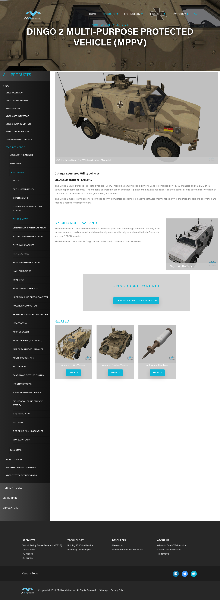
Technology (132, 14)
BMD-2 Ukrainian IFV (23, 189)
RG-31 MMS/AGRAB (22, 384)
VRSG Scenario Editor (18, 124)
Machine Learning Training (21, 468)
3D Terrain (10, 498)
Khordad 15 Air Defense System (30, 297)
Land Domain (17, 172)
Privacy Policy (118, 590)
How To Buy (178, 14)
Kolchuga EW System (25, 306)
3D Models (27, 554)
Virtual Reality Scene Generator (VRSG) (42, 546)
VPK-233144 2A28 (21, 440)
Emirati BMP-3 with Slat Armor (30, 228)
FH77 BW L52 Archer (23, 245)
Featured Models (15, 147)
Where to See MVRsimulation (171, 546)
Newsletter (117, 546)
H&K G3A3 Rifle (21, 254)
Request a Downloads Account (135, 301)
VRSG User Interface (17, 116)
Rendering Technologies (79, 550)
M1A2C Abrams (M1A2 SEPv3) (27, 341)
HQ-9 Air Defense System (26, 263)
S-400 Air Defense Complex (28, 393)
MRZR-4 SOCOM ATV (23, 358)
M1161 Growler (21, 332)
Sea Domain (16, 450)
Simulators (10, 508)
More (72, 373)
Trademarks (163, 554)
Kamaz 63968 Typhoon (25, 289)
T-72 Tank (18, 423)
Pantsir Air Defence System (28, 375)
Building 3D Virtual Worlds (80, 546)
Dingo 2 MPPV (20, 219)
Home (93, 14)
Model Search (14, 460)
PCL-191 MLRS (19, 367)
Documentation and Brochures (127, 550)
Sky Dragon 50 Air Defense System (28, 403)
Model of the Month (21, 155)
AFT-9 (16, 181)
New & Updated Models (19, 140)
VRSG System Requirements (21, 475)
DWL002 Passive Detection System (27, 209)
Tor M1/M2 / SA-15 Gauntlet (28, 431)
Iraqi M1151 (18, 280)
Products (109, 14)
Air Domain (15, 164)
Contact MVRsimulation (169, 550)
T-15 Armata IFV (21, 414)
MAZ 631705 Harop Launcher (28, 349)
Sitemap (103, 590)
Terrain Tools (12, 488)
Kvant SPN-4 (20, 323)
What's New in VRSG (17, 101)
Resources (155, 14)
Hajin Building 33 (22, 271)
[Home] (33, 13)
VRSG (6, 86)
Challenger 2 (20, 198)
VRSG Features (14, 109)
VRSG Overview (14, 93)
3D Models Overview (17, 132)
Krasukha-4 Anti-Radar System (30, 315)
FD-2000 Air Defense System (28, 237)
